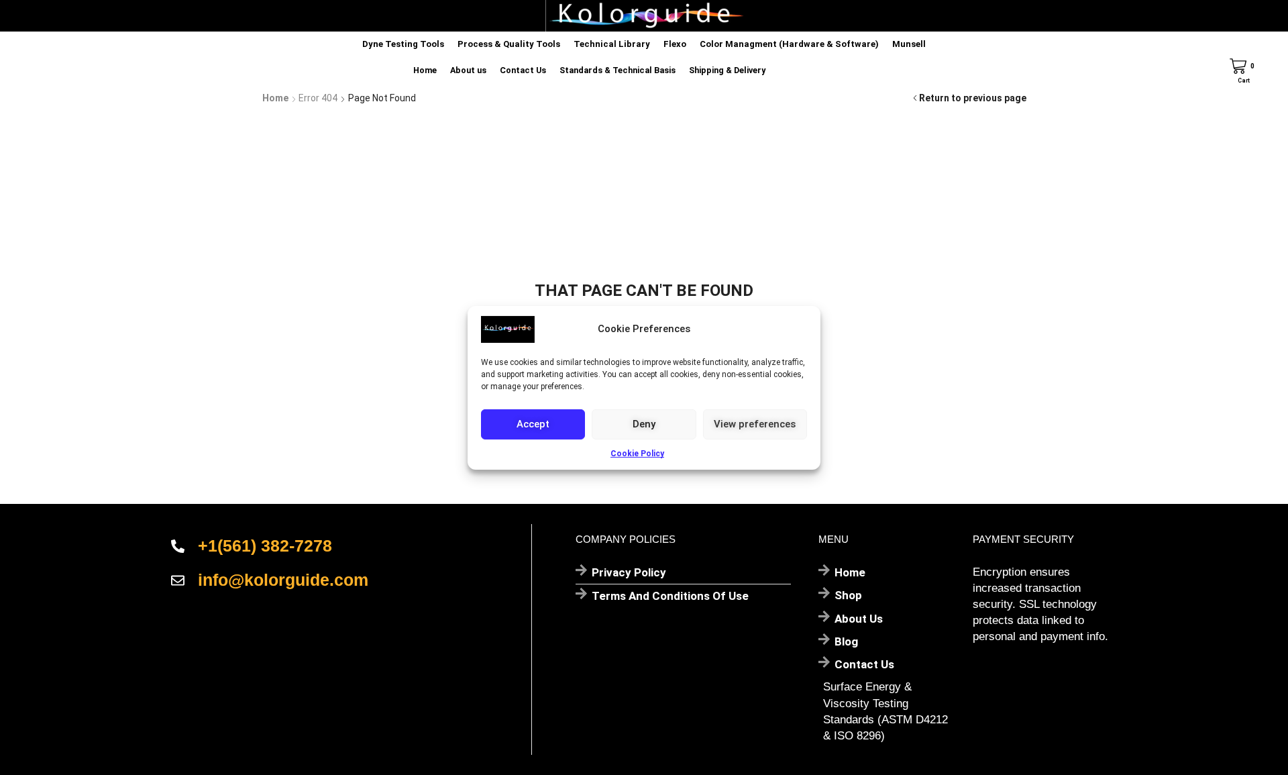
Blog (846, 641)
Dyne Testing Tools (403, 44)
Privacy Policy (629, 572)
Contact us (864, 664)
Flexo (674, 44)
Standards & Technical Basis (617, 70)
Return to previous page (972, 98)
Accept (533, 424)
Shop (848, 595)
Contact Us (523, 70)
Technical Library (612, 44)
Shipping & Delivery (727, 70)
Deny (644, 424)
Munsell (909, 44)
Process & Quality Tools (509, 44)
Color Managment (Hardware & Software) (789, 44)
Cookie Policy (637, 453)
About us (468, 70)
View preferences (755, 424)
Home (425, 70)
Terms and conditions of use (670, 596)
